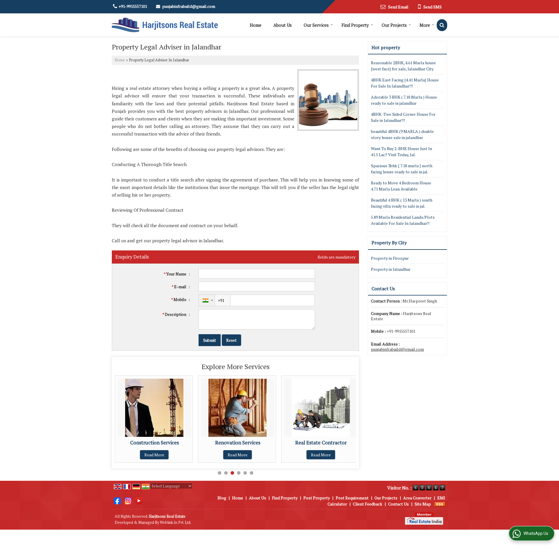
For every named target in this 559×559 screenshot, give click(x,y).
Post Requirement (352, 498)
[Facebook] (117, 500)
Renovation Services (197, 442)
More (425, 25)
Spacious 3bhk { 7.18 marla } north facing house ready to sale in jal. (401, 169)
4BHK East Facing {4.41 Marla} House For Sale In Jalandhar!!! (405, 83)
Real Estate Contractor (281, 442)
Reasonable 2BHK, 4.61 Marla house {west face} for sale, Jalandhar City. (403, 66)
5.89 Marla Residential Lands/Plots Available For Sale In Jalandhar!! (403, 220)
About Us (282, 25)
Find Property (355, 25)
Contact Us (398, 504)
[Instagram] (128, 500)
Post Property (316, 498)
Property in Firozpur (390, 258)
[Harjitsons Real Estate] (165, 25)
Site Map (423, 504)
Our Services (316, 25)
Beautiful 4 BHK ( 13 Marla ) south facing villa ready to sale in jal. (401, 203)
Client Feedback (367, 504)
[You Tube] (138, 500)
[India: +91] (207, 300)
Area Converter (417, 498)
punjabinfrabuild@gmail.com (188, 6)
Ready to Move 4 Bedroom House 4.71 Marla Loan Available (401, 186)
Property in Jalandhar (391, 269)
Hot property (386, 47)
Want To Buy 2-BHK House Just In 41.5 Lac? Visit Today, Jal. (401, 151)
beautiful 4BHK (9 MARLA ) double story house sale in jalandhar (402, 134)
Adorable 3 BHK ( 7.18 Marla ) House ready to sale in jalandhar (404, 100)
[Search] (442, 25)
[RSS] (440, 504)
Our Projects (394, 25)
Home (255, 25)
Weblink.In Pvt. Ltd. (175, 522)
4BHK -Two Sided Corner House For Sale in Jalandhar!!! (403, 117)
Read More (198, 454)
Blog (221, 498)
